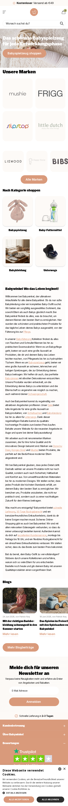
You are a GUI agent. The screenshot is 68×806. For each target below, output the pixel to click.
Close (34, 726)
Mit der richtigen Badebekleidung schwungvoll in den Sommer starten (20, 625)
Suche (61, 23)
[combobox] (59, 769)
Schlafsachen (35, 413)
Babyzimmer (12, 378)
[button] (34, 793)
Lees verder (36, 789)
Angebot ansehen (4, 12)
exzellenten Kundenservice (32, 535)
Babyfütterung (24, 339)
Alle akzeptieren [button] (19, 799)
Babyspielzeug (36, 362)
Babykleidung (54, 413)
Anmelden (34, 701)
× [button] (64, 769)
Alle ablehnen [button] (50, 799)
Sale (50, 405)
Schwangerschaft (37, 394)
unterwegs (30, 417)
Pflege (26, 331)
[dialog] (34, 785)
